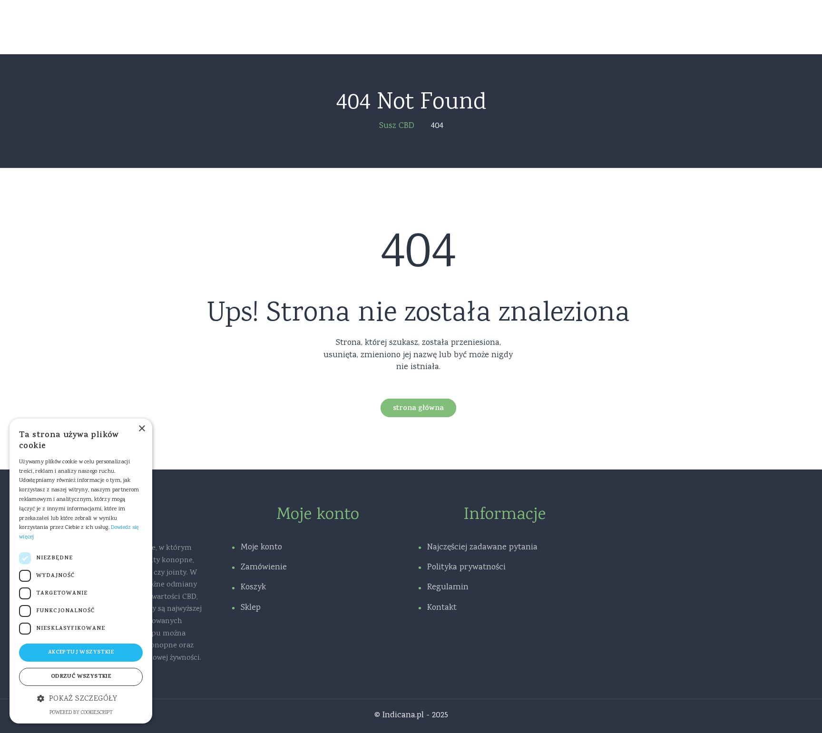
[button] (81, 699)
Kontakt (442, 608)
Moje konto (261, 547)
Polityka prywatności (466, 567)
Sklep (251, 608)
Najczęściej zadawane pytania (482, 547)
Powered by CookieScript (81, 713)
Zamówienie (264, 567)
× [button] (141, 428)
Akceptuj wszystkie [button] (81, 652)
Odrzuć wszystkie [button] (81, 677)
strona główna (418, 409)
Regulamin (448, 587)
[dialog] (81, 571)
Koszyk (253, 587)
